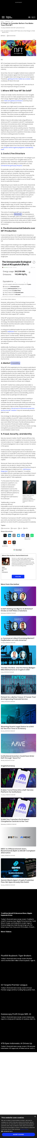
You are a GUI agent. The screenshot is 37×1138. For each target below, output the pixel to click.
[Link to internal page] (6, 561)
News (12, 21)
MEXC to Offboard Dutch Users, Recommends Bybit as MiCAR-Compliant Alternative (18, 851)
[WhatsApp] (32, 535)
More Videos (6, 931)
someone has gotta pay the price (11, 165)
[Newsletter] (29, 17)
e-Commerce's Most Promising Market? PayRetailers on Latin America (17, 639)
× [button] (35, 1116)
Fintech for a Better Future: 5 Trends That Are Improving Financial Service (18, 698)
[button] (18, 1131)
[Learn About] (27, 537)
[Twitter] (5, 535)
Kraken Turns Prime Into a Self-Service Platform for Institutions (17, 791)
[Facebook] (23, 535)
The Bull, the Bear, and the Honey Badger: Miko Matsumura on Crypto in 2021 (18, 669)
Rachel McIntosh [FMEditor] (21, 27)
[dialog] (18, 1126)
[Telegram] (18, 535)
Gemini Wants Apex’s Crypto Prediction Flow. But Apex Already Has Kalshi (17, 881)
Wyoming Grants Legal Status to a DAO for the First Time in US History (17, 727)
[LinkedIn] (9, 535)
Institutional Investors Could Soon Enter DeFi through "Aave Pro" (17, 757)
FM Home (2, 21)
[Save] (14, 543)
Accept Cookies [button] (18, 1134)
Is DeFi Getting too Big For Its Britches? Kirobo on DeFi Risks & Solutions (17, 610)
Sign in (33, 17)
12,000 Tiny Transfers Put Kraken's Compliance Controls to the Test (15, 820)
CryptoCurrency (7, 21)
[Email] (14, 535)
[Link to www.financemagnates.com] (18, 596)
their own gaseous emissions (13, 101)
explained (11, 331)
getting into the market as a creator (19, 79)
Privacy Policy (24, 1129)
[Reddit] (9, 542)
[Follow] (5, 544)
